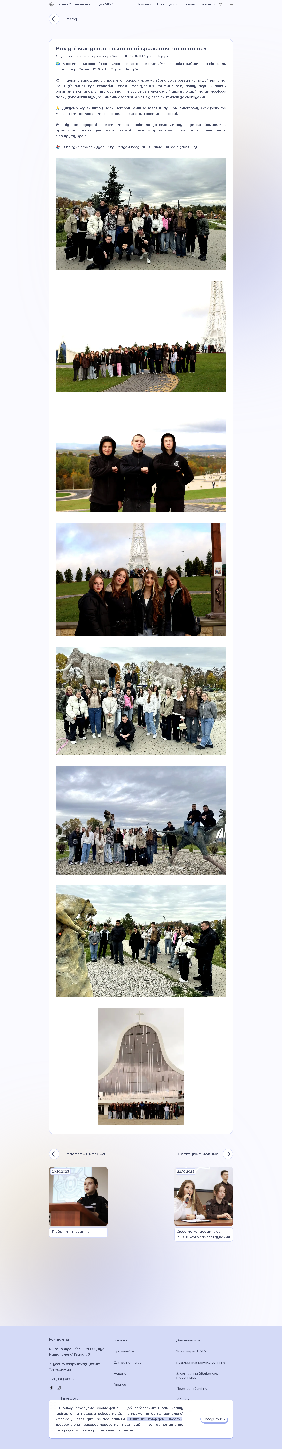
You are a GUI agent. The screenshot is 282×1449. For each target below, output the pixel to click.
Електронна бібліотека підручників (197, 1375)
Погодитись (214, 1419)
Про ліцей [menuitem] (165, 4)
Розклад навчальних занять (200, 1362)
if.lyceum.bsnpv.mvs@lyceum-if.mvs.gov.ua (75, 1366)
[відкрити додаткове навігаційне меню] (231, 4)
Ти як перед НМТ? (191, 1351)
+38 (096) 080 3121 (64, 1379)
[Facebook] (51, 1388)
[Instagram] (59, 1388)
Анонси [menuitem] (208, 4)
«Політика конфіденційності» (154, 1419)
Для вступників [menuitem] (127, 1362)
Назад (70, 18)
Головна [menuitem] (144, 4)
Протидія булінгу (191, 1389)
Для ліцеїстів (188, 1340)
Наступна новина (198, 1154)
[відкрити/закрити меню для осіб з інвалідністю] (221, 4)
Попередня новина (84, 1154)
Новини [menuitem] (190, 4)
